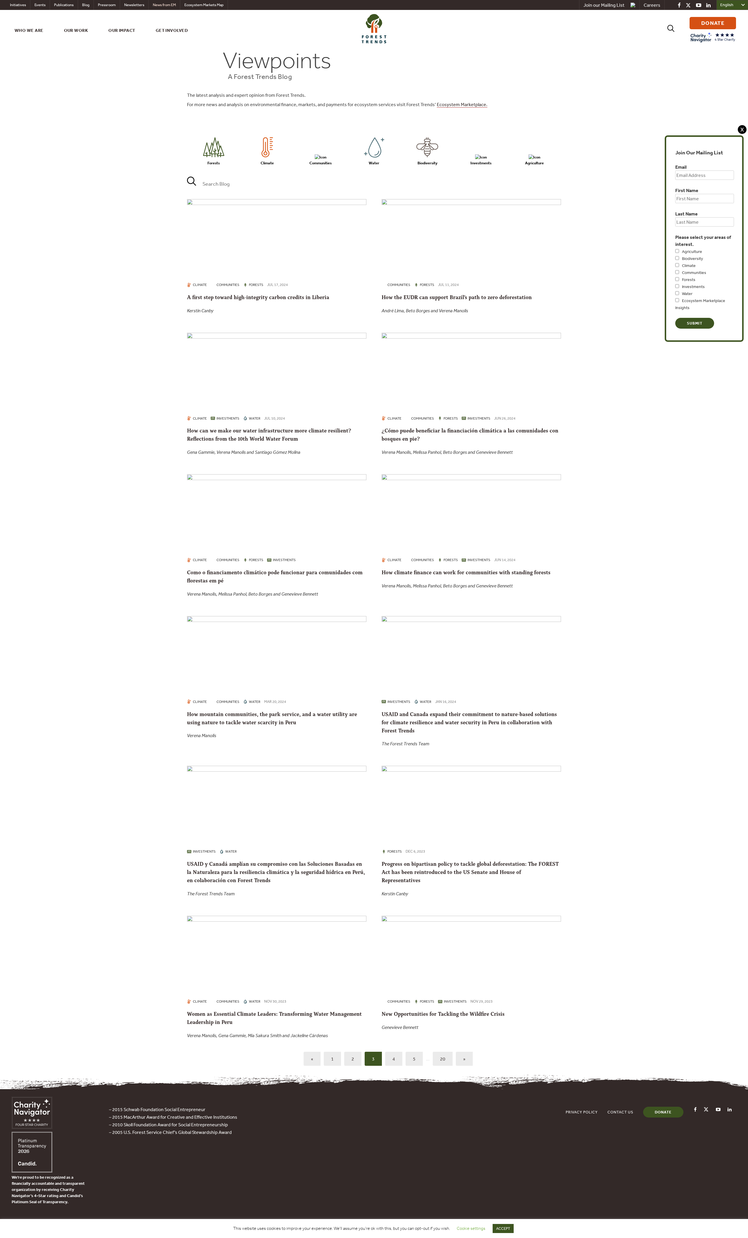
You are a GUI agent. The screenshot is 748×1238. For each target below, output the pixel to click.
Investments (693, 286)
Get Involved (172, 30)
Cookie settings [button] (471, 1228)
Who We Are (29, 30)
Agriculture (692, 251)
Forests (688, 279)
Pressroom (107, 4)
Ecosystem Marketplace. (462, 104)
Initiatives (18, 4)
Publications (64, 4)
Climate (689, 265)
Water (687, 293)
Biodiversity (692, 258)
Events (40, 4)
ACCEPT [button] (503, 1228)
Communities (694, 272)
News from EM (164, 4)
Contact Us (620, 1112)
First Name (686, 190)
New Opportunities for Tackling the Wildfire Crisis (443, 1014)
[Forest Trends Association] (32, 1171)
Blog (85, 4)
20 (442, 1059)
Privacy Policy (582, 1112)
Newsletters (134, 4)
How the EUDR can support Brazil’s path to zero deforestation (457, 297)
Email (681, 167)
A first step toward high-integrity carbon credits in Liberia (258, 297)
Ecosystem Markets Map (204, 4)
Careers (652, 5)
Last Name (686, 214)
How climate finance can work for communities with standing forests (466, 572)
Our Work (76, 30)
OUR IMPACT (121, 30)
